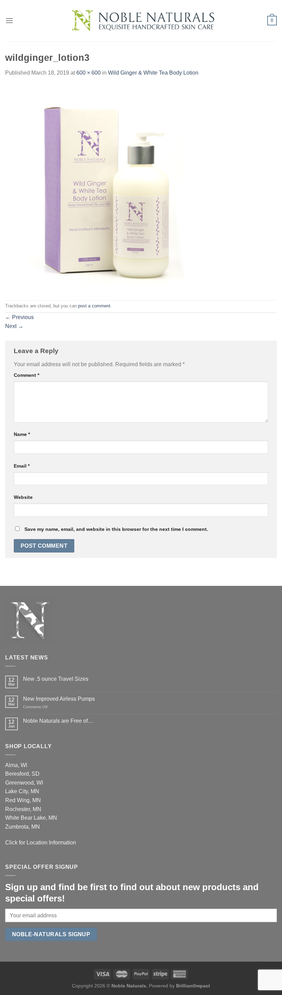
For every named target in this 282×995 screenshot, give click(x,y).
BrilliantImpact (193, 985)
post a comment (94, 305)
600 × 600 (88, 73)
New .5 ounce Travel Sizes (55, 679)
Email (22, 466)
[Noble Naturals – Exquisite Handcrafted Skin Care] (141, 21)
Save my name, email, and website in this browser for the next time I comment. (116, 529)
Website (23, 497)
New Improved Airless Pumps (59, 699)
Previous (19, 317)
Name (22, 434)
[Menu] (9, 20)
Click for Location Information (40, 842)
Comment (26, 375)
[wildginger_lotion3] (108, 188)
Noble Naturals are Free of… (58, 721)
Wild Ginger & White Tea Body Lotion (153, 73)
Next (14, 326)
